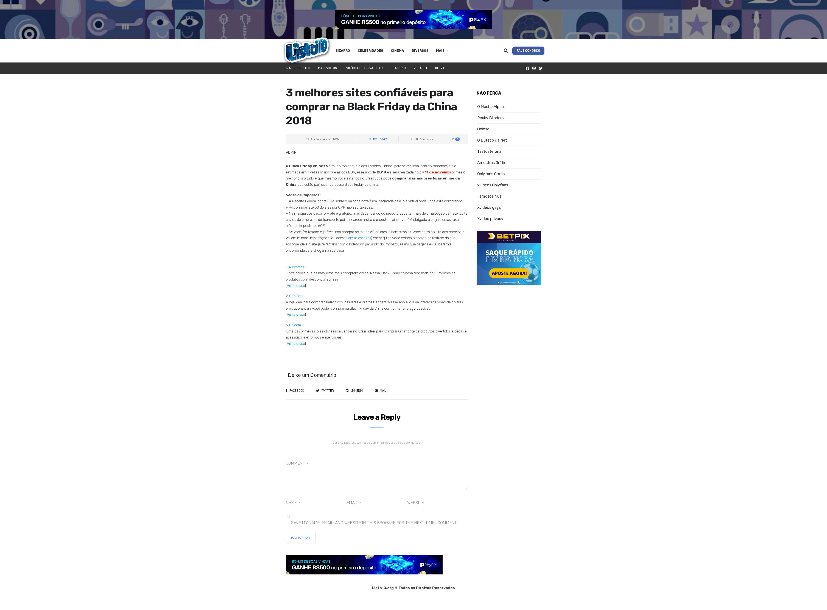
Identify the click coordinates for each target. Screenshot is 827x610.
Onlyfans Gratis (491, 174)
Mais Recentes (298, 68)
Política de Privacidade (365, 68)
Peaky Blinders (490, 118)
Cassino (399, 68)
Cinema (397, 51)
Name (293, 502)
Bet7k (439, 68)
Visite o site (296, 285)
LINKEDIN (357, 391)
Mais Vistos (327, 68)
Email (354, 502)
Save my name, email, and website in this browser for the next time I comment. (374, 522)
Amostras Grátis (491, 163)
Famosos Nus (489, 196)
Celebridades (370, 51)
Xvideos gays (489, 207)
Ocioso (483, 129)
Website (415, 502)
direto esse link (359, 238)
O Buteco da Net (492, 140)
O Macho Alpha (490, 107)
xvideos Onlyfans (492, 185)
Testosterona (489, 151)
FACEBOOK (296, 391)
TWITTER (327, 391)
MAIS (440, 51)
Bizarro (343, 51)
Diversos (420, 51)
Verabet (420, 68)
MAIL (383, 391)
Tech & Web (380, 139)
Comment (297, 463)
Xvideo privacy (490, 219)
